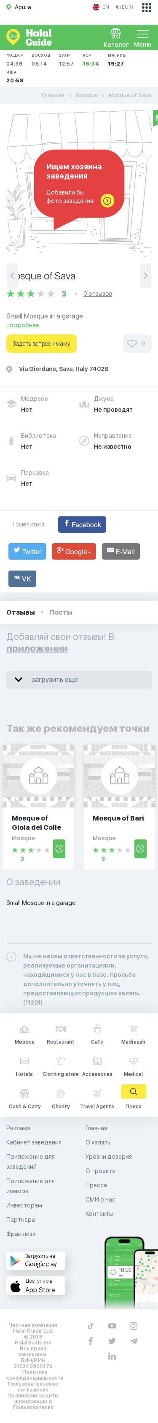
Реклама (18, 1128)
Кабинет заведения (34, 1142)
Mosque (86, 95)
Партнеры (20, 1219)
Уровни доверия (109, 1156)
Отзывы (20, 612)
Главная (53, 95)
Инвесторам (24, 1205)
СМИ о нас (100, 1199)
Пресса (96, 1185)
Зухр (66, 60)
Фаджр (14, 60)
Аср (91, 60)
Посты (60, 612)
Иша (15, 77)
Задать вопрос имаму (41, 343)
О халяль (98, 1142)
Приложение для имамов (30, 1186)
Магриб (117, 60)
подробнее (22, 325)
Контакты (99, 1213)
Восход (41, 60)
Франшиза (21, 1234)
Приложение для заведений (30, 1161)
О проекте (100, 1171)
